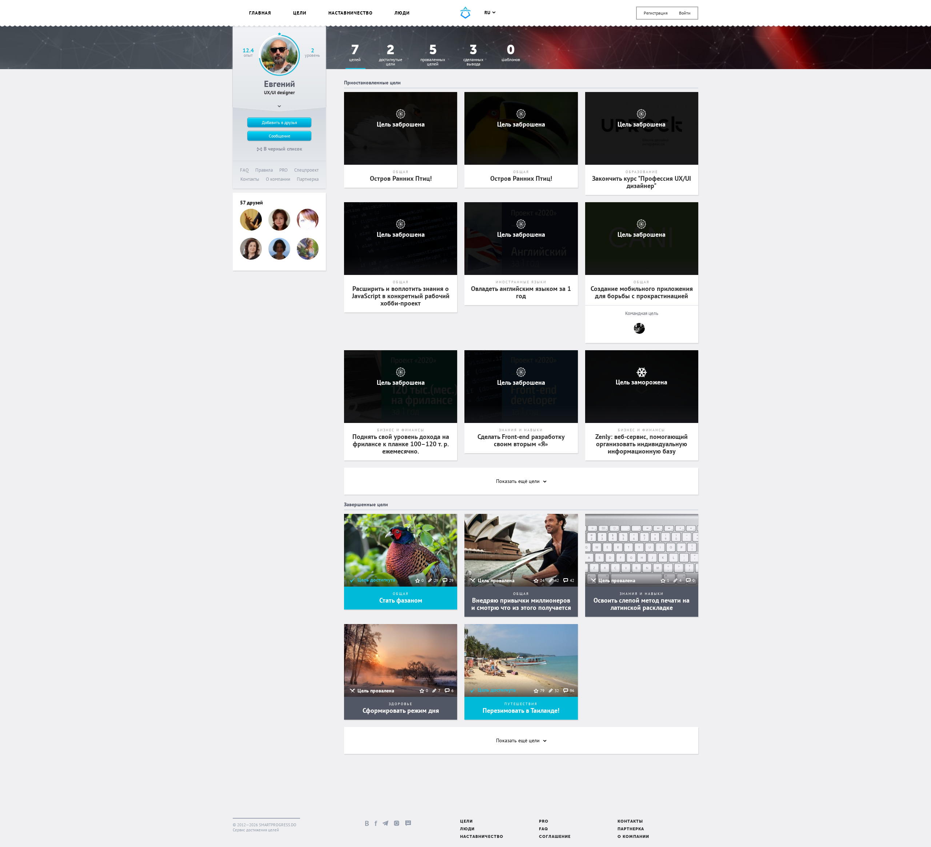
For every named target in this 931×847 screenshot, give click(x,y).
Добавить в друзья (279, 122)
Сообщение (279, 136)
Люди (402, 13)
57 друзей (251, 202)
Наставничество (350, 13)
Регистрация (656, 13)
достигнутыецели (390, 55)
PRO (283, 170)
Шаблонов (511, 53)
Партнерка (308, 179)
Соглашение (555, 837)
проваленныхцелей (432, 55)
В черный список (282, 148)
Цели (300, 13)
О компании (278, 179)
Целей (355, 53)
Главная (260, 13)
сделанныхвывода (473, 55)
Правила (264, 170)
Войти (685, 13)
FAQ (244, 170)
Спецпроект (306, 170)
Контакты (249, 179)
